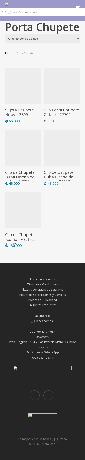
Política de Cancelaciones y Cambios (42, 295)
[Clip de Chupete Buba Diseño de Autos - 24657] (62, 148)
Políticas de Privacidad (42, 300)
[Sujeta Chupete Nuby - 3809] (23, 86)
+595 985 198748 (42, 357)
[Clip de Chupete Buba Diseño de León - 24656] (23, 148)
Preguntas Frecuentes (42, 305)
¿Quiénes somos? (42, 321)
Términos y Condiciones (42, 284)
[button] (78, 6)
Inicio (8, 53)
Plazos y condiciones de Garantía (42, 289)
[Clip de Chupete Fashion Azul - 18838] (23, 210)
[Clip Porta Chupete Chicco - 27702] (62, 86)
